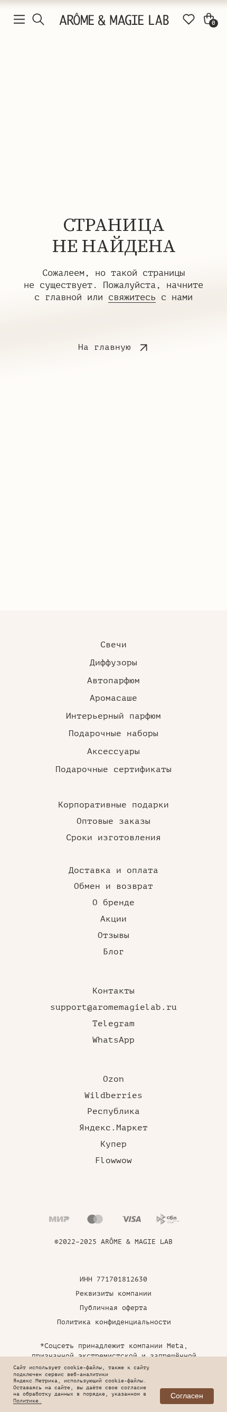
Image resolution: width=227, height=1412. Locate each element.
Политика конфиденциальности (114, 1322)
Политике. (27, 1401)
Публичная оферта (113, 1308)
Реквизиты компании (113, 1293)
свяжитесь (132, 297)
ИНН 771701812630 (113, 1279)
